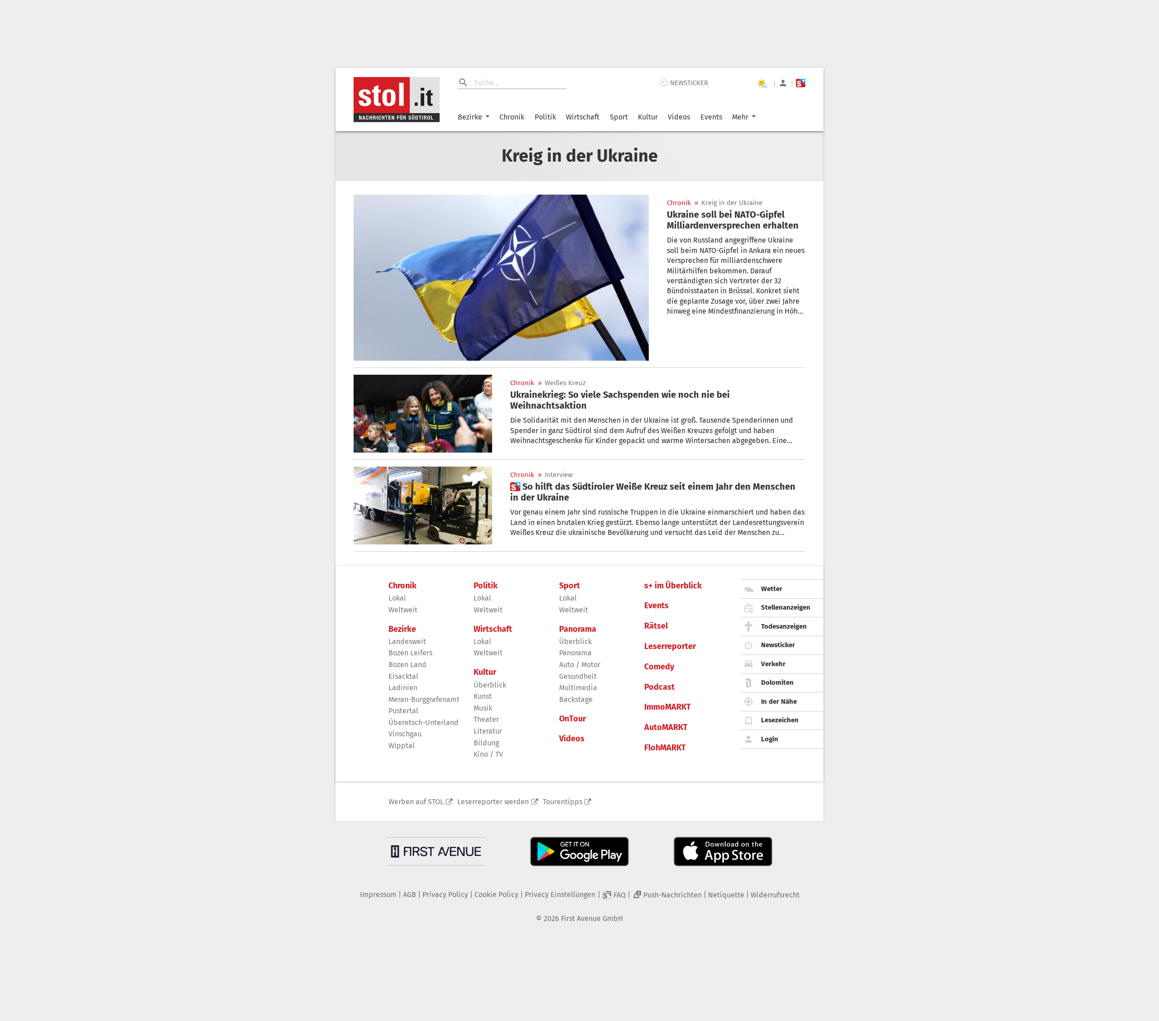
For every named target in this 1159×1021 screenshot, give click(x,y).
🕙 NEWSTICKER (684, 83)
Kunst (483, 696)
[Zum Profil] (783, 83)
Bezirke (470, 117)
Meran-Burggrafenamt (424, 699)
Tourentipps (562, 801)
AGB (409, 894)
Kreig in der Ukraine (731, 203)
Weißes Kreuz (565, 383)
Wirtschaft (582, 117)
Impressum (378, 894)
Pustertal (403, 710)
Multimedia (578, 687)
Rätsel (656, 626)
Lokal (397, 598)
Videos (679, 117)
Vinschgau (404, 734)
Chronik (511, 117)
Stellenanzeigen (785, 607)
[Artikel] (501, 278)
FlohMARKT (665, 748)
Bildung (486, 743)
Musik (483, 708)
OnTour (572, 719)
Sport (619, 117)
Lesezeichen (780, 720)
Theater (486, 719)
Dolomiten (777, 682)
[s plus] (800, 83)
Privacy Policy (445, 894)
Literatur (488, 731)
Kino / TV (488, 754)
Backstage (576, 699)
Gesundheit (578, 676)
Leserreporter (670, 646)
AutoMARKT (666, 727)
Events (711, 117)
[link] (736, 220)
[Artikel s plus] (423, 505)
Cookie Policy (496, 894)
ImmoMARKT (667, 707)
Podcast (659, 687)
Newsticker (778, 645)
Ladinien (402, 687)
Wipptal (401, 745)
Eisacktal (403, 676)
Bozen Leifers (410, 653)
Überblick (490, 685)
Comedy (659, 667)
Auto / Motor (579, 664)
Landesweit (407, 641)
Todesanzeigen (784, 626)
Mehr (740, 117)
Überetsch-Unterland (423, 722)
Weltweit (402, 610)
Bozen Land (407, 664)
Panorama (577, 629)
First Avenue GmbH (592, 918)
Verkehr (773, 664)
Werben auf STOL (416, 801)
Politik (545, 117)
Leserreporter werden (493, 801)
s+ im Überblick (673, 586)
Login (769, 739)
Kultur (648, 117)
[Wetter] (762, 83)
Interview (559, 475)
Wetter (771, 589)
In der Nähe (779, 701)
